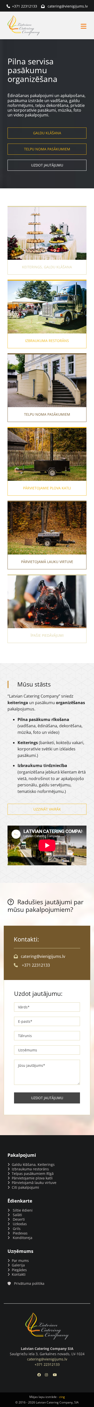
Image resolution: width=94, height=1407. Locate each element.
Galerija (18, 1265)
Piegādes (19, 1269)
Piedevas (20, 1233)
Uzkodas (20, 1223)
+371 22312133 (24, 6)
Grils (17, 1228)
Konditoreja (22, 1237)
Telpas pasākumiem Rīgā (33, 1173)
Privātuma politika (29, 1283)
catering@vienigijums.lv (68, 6)
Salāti (17, 1214)
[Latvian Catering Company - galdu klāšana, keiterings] (47, 1326)
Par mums (20, 1260)
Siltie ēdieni (23, 1210)
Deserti (19, 1219)
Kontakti (19, 1274)
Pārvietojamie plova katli (32, 1178)
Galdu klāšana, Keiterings (33, 1164)
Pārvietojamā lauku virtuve (34, 1182)
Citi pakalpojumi (25, 1187)
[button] (64, 26)
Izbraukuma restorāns (30, 1169)
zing (62, 1397)
